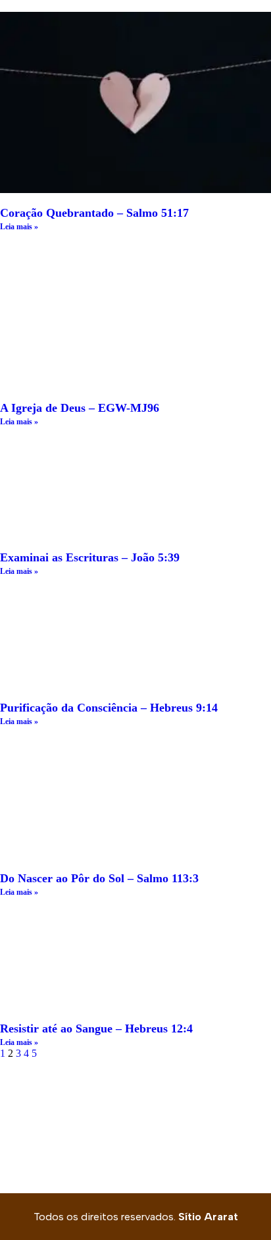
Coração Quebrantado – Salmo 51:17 (94, 212)
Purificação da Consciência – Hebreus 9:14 (109, 707)
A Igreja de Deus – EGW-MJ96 (79, 407)
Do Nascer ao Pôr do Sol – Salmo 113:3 (99, 878)
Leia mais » (19, 226)
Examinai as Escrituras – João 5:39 (90, 557)
